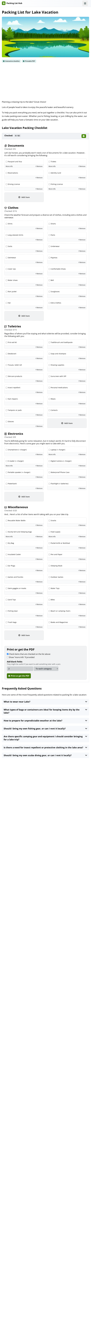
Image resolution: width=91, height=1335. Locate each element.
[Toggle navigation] (85, 3)
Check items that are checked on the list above (29, 654)
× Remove (38, 166)
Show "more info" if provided (21, 657)
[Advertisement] (45, 81)
